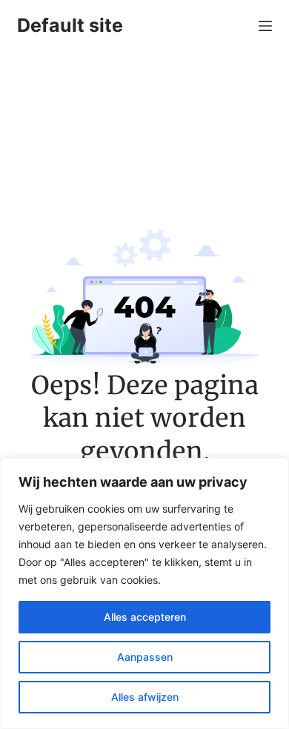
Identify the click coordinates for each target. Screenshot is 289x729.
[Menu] (265, 26)
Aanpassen (145, 656)
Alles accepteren (145, 616)
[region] (144, 593)
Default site (70, 25)
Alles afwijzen (145, 696)
